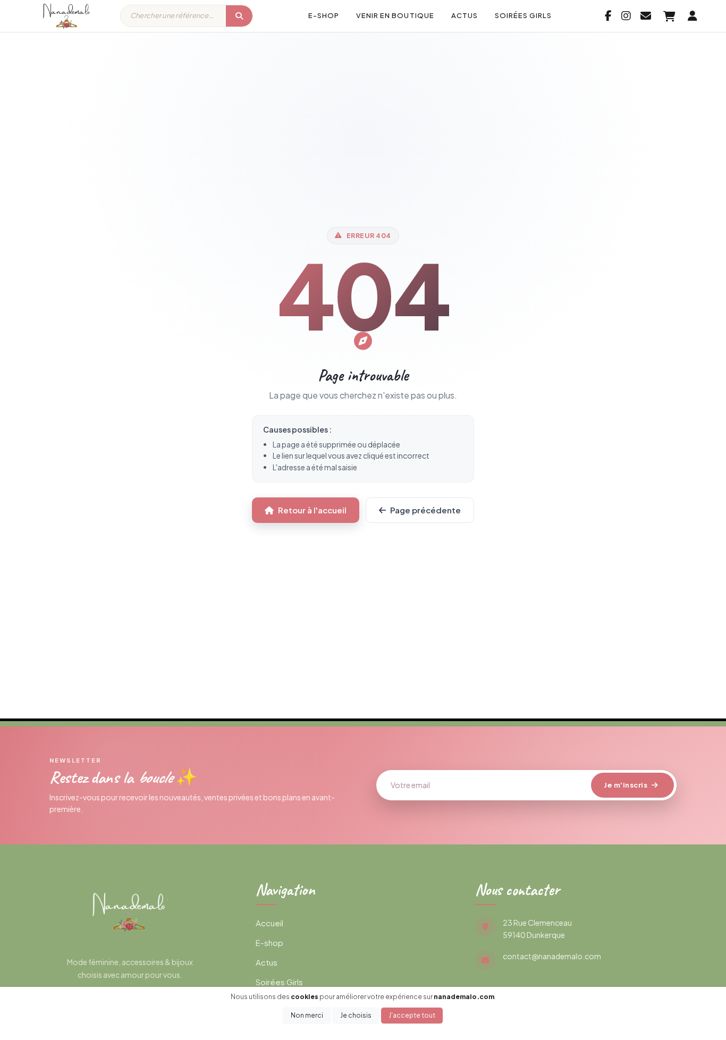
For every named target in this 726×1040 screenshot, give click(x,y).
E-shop (323, 15)
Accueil (269, 923)
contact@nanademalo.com (552, 956)
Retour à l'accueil (312, 510)
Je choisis (356, 1015)
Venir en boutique (395, 15)
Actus (464, 15)
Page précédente (425, 510)
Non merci (307, 1015)
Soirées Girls (523, 15)
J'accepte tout (412, 1015)
